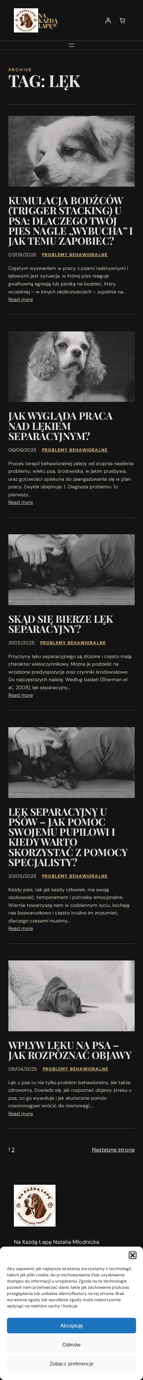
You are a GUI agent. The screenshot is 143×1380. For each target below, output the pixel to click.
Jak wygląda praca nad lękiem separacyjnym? (60, 425)
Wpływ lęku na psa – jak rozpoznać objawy (69, 1050)
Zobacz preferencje (71, 1364)
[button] (132, 1255)
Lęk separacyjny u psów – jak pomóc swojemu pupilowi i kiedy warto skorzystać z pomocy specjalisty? (68, 836)
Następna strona (113, 1149)
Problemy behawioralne (75, 254)
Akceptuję (71, 1326)
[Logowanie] (108, 20)
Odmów (71, 1345)
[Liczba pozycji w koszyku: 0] (122, 20)
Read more (20, 299)
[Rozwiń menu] (71, 45)
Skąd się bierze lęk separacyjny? (60, 623)
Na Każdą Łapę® (47, 20)
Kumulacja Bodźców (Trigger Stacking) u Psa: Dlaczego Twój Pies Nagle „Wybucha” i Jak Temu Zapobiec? (70, 220)
